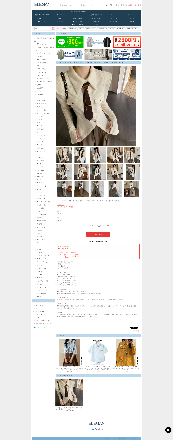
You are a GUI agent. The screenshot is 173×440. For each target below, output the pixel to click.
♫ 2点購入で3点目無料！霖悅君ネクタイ (77, 12)
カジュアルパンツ (102, 28)
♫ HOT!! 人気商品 (77, 18)
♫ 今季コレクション (59, 15)
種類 (58, 211)
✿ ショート (40, 179)
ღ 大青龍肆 (40, 88)
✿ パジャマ (40, 119)
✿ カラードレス (41, 268)
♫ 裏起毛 (95, 24)
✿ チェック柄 (41, 198)
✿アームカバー (41, 240)
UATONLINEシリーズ (131, 28)
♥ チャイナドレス (77, 21)
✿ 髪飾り (39, 217)
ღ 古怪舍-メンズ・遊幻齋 (44, 81)
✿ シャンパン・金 (42, 262)
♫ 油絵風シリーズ (41, 18)
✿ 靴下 (39, 233)
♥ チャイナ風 (113, 18)
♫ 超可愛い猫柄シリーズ (95, 15)
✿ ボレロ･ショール (42, 290)
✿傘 (38, 243)
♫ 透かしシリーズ (131, 15)
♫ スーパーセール (95, 18)
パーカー (71, 28)
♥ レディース (41, 21)
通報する (135, 330)
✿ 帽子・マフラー (42, 221)
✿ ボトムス (40, 107)
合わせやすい (120, 28)
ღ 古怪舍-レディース (43, 78)
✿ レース (39, 192)
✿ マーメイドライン (43, 186)
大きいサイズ (112, 28)
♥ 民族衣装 (131, 21)
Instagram (93, 5)
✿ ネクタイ (40, 236)
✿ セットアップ (41, 103)
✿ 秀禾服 (39, 278)
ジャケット (81, 28)
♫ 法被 (59, 18)
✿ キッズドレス (41, 284)
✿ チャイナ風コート (43, 110)
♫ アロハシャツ (113, 15)
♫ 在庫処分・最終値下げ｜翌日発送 (41, 15)
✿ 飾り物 (39, 116)
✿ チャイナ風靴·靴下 (43, 113)
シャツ (94, 28)
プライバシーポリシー (43, 320)
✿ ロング (39, 183)
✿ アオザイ (40, 274)
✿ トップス (40, 97)
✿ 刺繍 (39, 189)
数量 (58, 217)
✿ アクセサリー (41, 214)
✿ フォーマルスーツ (43, 287)
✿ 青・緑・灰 (41, 265)
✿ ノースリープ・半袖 (43, 202)
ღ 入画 (39, 91)
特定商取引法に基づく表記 (44, 323)
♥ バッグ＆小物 (95, 21)
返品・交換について (65, 5)
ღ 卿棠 (39, 85)
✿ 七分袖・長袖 (41, 205)
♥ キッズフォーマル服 (77, 24)
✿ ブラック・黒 (41, 259)
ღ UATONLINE (41, 170)
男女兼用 (88, 28)
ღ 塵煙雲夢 (40, 94)
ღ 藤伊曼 (39, 173)
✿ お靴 (39, 138)
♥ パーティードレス (113, 21)
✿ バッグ (39, 211)
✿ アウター (40, 132)
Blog (75, 5)
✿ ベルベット (41, 195)
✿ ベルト (39, 230)
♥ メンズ (131, 18)
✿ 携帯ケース (41, 224)
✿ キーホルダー (41, 227)
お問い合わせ (82, 5)
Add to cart (98, 234)
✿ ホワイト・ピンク (43, 255)
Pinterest (101, 5)
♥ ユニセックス (59, 21)
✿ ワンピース (41, 100)
